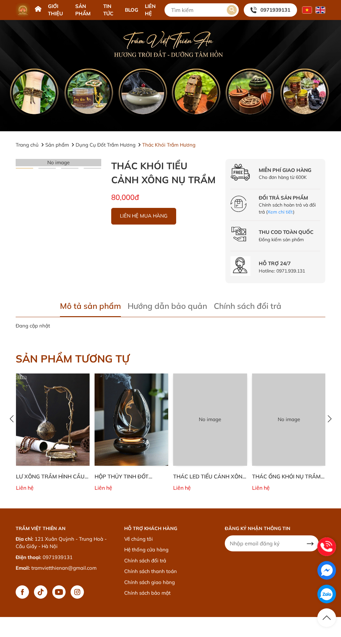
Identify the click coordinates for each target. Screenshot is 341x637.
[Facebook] (22, 592)
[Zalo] (326, 594)
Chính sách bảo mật (147, 593)
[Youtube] (59, 592)
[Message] (326, 570)
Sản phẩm (57, 145)
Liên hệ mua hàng (144, 216)
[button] (232, 10)
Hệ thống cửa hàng (146, 549)
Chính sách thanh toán (150, 571)
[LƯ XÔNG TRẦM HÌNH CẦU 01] (53, 419)
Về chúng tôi (138, 539)
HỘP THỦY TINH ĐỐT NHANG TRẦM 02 (122, 476)
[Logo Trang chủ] (23, 10)
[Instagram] (77, 592)
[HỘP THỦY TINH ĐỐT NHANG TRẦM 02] (131, 419)
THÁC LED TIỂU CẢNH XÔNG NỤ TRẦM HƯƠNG (209, 476)
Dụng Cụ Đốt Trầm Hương (106, 145)
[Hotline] (326, 546)
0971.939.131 (290, 271)
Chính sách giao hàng (149, 582)
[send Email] (310, 543)
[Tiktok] (40, 592)
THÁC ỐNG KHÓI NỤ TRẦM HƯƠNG (286, 476)
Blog (131, 10)
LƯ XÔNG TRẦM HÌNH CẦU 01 (50, 476)
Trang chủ (28, 145)
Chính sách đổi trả (145, 560)
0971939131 (275, 10)
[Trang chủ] (38, 10)
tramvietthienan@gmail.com (64, 568)
